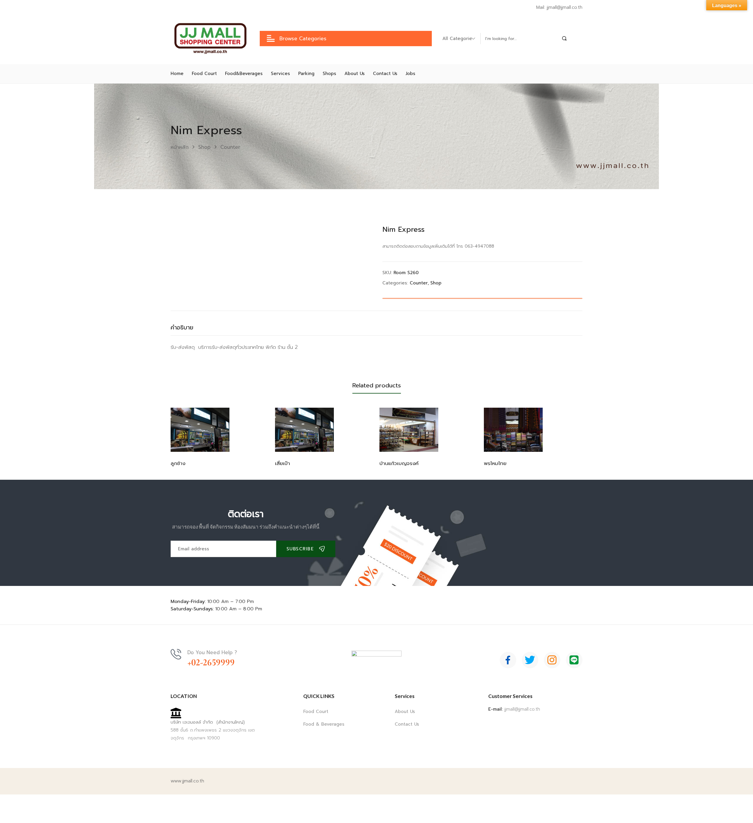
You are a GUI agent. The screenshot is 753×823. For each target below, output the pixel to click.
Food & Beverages (323, 724)
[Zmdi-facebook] (508, 660)
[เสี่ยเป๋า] (304, 430)
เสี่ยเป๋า (282, 463)
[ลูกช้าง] (200, 430)
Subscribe (300, 549)
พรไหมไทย (495, 463)
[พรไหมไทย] (513, 430)
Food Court (315, 711)
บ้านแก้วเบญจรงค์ (399, 463)
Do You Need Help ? (212, 652)
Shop (204, 147)
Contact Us (407, 724)
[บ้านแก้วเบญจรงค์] (408, 430)
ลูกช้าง (178, 463)
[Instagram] (552, 660)
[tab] (188, 329)
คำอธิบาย (182, 327)
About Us (405, 711)
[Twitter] (530, 660)
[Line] (574, 660)
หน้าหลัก (180, 147)
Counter (230, 147)
